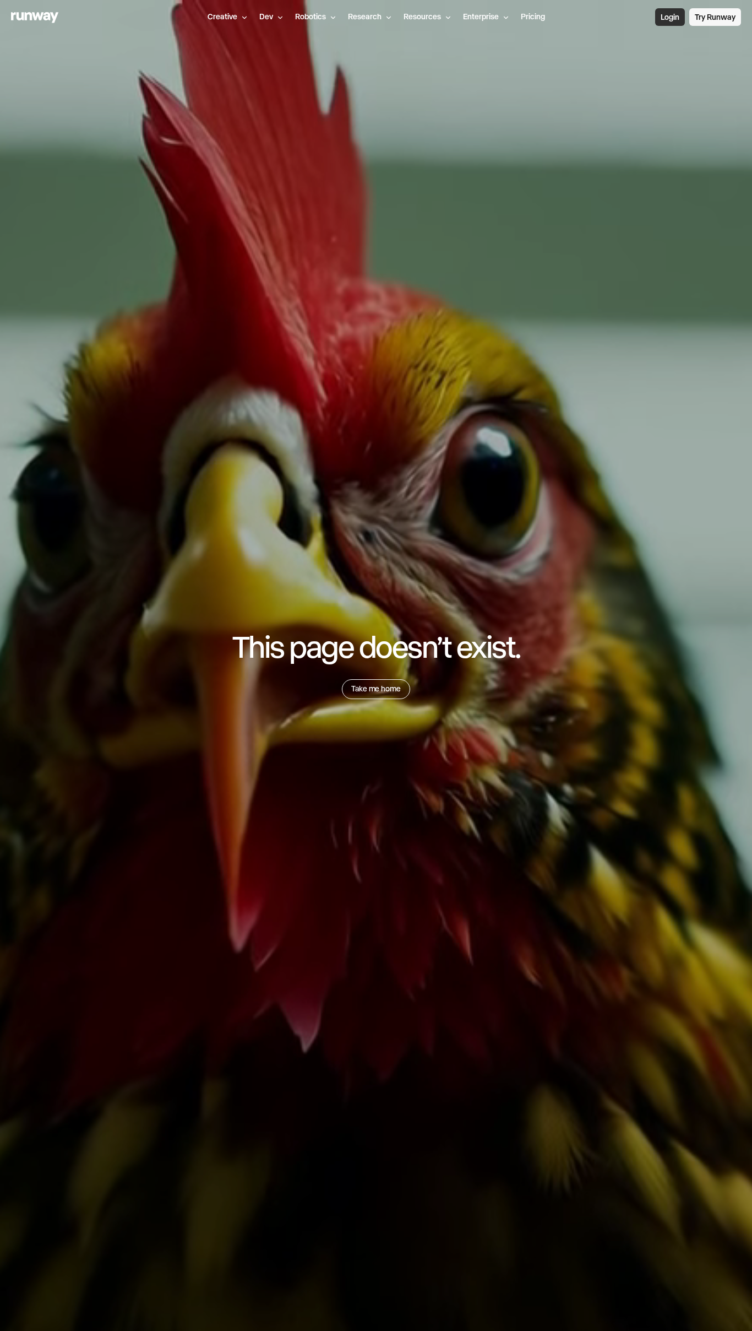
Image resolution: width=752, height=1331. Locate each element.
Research (365, 16)
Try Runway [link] (715, 17)
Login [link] (670, 17)
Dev (266, 16)
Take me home (375, 688)
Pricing (533, 16)
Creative (222, 16)
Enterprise (481, 16)
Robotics (310, 16)
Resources (422, 16)
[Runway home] (35, 17)
